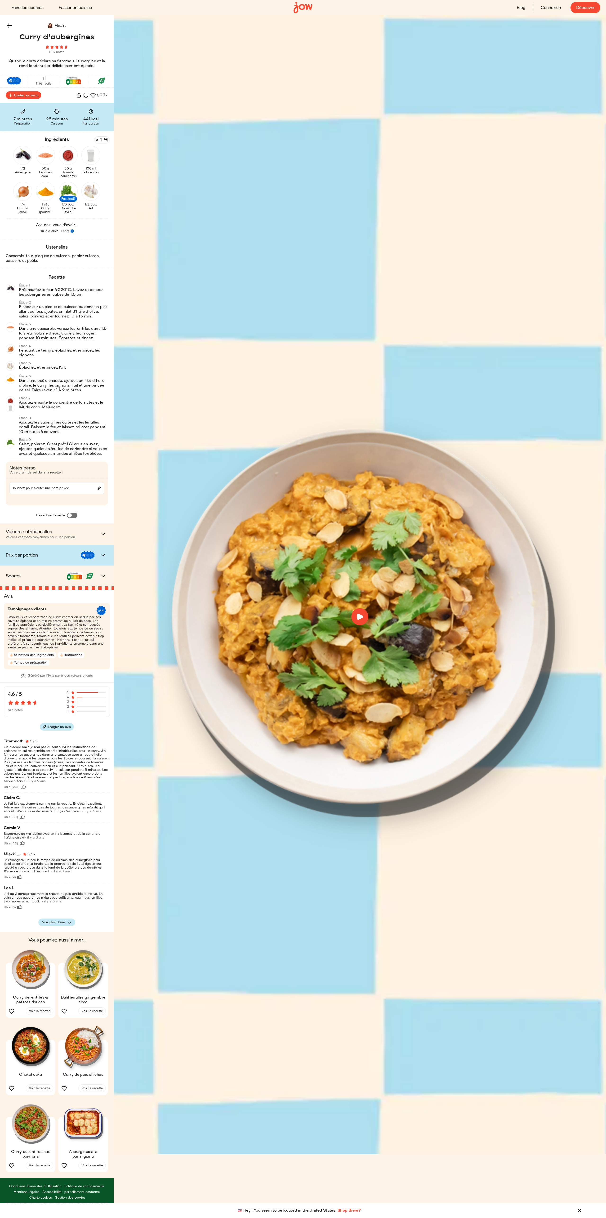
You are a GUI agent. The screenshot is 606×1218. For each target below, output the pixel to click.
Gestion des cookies (70, 1197)
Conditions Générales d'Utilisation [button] (35, 1186)
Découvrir (585, 7)
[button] (9, 25)
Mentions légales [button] (27, 1192)
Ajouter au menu (25, 95)
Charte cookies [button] (40, 1197)
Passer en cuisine (75, 7)
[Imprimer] (86, 95)
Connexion (551, 7)
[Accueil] (303, 7)
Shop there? (349, 1210)
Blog (521, 7)
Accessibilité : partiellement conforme (71, 1192)
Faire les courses (27, 7)
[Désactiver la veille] (72, 515)
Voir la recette (39, 1011)
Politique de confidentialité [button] (84, 1186)
